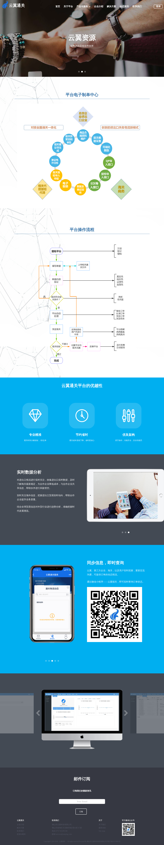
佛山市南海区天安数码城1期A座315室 (67, 828)
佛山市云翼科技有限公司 (62, 825)
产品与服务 (82, 6)
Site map (102, 831)
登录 (158, 6)
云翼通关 (17, 5)
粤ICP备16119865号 (113, 841)
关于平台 (68, 6)
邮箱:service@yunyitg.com (62, 834)
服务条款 (102, 828)
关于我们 (102, 825)
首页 (57, 6)
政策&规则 (21, 834)
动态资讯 (124, 6)
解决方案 (111, 6)
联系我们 (137, 6)
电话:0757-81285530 (59, 831)
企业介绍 (98, 6)
